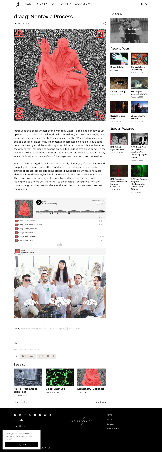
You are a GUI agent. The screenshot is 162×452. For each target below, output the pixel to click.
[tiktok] (50, 415)
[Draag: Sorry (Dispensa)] (91, 377)
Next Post (99, 402)
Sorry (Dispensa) (32, 134)
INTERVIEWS (42, 4)
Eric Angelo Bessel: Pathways (139, 92)
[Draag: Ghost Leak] (60, 377)
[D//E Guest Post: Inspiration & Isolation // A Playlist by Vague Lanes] (139, 139)
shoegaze (38, 349)
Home (109, 415)
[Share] (104, 23)
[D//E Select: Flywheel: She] (119, 139)
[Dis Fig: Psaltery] (119, 83)
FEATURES (65, 4)
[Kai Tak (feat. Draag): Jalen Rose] (28, 377)
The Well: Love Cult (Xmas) (138, 68)
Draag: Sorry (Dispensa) (90, 388)
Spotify (63, 328)
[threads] (30, 415)
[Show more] (53, 356)
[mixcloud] (15, 420)
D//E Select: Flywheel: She (117, 148)
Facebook (38, 328)
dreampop (23, 349)
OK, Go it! (21, 445)
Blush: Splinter (117, 67)
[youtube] (35, 415)
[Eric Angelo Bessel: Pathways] (139, 83)
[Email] (47, 356)
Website (26, 328)
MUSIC (28, 4)
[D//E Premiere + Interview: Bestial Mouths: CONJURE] (119, 171)
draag (16, 349)
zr (44, 349)
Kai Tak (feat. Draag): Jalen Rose (25, 390)
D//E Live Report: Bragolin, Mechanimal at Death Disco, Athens (139, 184)
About (109, 419)
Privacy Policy (112, 428)
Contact (110, 424)
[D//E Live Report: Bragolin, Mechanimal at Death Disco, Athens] (139, 171)
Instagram (51, 328)
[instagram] (25, 415)
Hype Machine (20, 426)
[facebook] (15, 415)
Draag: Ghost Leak (56, 388)
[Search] (146, 4)
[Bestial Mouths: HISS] (119, 107)
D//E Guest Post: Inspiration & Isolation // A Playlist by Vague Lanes (139, 152)
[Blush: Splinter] (119, 59)
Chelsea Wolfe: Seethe (138, 117)
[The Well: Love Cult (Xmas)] (139, 59)
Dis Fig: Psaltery (117, 91)
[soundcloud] (21, 420)
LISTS (54, 4)
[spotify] (45, 415)
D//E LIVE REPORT (83, 4)
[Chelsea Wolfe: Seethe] (139, 107)
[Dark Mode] (142, 4)
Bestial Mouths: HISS (117, 117)
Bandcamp (75, 328)
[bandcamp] (40, 415)
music (31, 349)
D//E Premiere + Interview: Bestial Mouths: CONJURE (118, 183)
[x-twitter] (20, 415)
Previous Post (21, 402)
